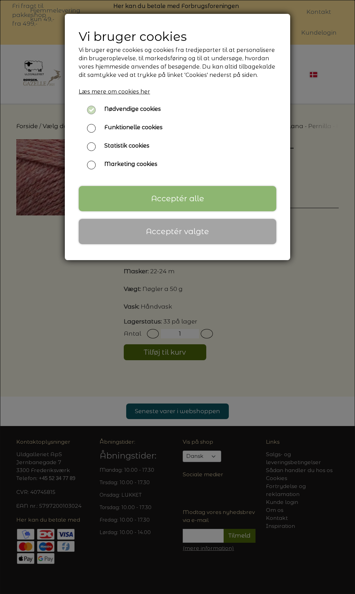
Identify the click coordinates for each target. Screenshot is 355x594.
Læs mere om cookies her (114, 91)
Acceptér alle (177, 198)
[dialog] (177, 297)
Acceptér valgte (177, 231)
